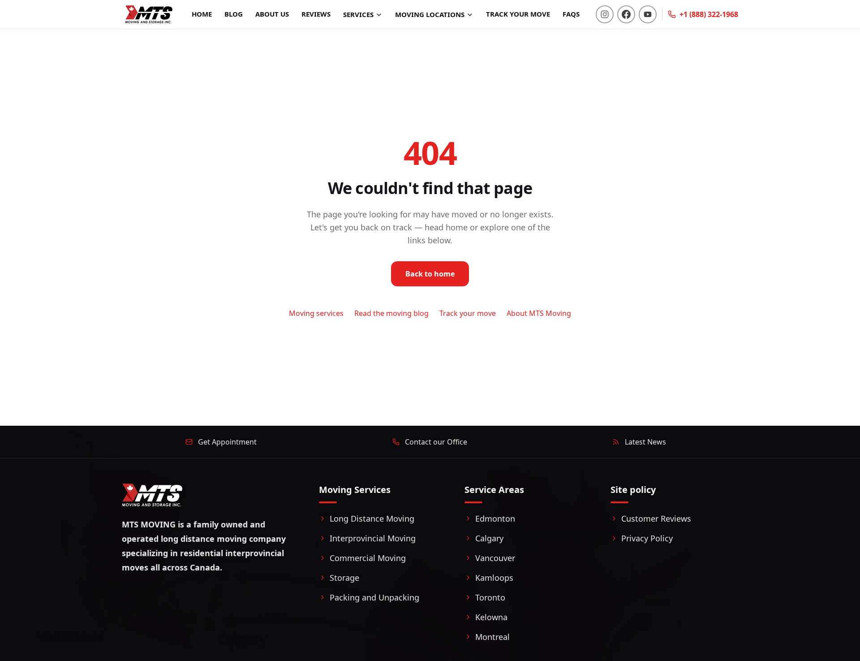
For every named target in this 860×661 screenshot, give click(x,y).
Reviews (316, 13)
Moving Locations (429, 14)
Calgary (489, 538)
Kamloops (494, 577)
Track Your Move (518, 13)
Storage (344, 577)
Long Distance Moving (372, 518)
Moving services (316, 313)
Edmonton (495, 518)
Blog (233, 13)
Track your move (467, 313)
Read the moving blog (391, 313)
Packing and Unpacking (374, 597)
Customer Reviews (656, 518)
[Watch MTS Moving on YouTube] (648, 14)
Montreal (492, 636)
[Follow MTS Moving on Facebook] (626, 14)
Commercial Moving (368, 558)
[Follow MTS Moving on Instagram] (605, 14)
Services (358, 14)
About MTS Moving (539, 313)
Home (202, 13)
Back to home (430, 274)
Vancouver (495, 558)
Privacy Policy (647, 538)
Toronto (490, 597)
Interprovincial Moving (373, 538)
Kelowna (491, 617)
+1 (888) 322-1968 (708, 14)
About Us (272, 13)
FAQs (571, 13)
